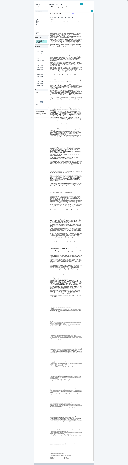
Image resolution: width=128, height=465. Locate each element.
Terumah (37, 22)
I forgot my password (39, 100)
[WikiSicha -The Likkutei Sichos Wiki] (40, 2)
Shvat (36, 16)
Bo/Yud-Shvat (38, 17)
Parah (37, 31)
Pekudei (37, 30)
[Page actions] (92, 11)
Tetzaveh (37, 24)
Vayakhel (37, 28)
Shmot (37, 13)
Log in (92, 1)
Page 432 (51, 17)
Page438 (72, 17)
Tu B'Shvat (37, 19)
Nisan (36, 33)
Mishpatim (37, 21)
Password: (37, 96)
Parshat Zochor (38, 26)
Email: (37, 92)
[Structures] (91, 11)
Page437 (69, 17)
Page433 (55, 17)
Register (37, 104)
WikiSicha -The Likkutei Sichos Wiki (50, 4)
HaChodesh (37, 32)
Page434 (58, 17)
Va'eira (37, 14)
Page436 (65, 17)
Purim (37, 27)
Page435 (61, 17)
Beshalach (37, 18)
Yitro (36, 20)
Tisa (36, 25)
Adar (36, 23)
